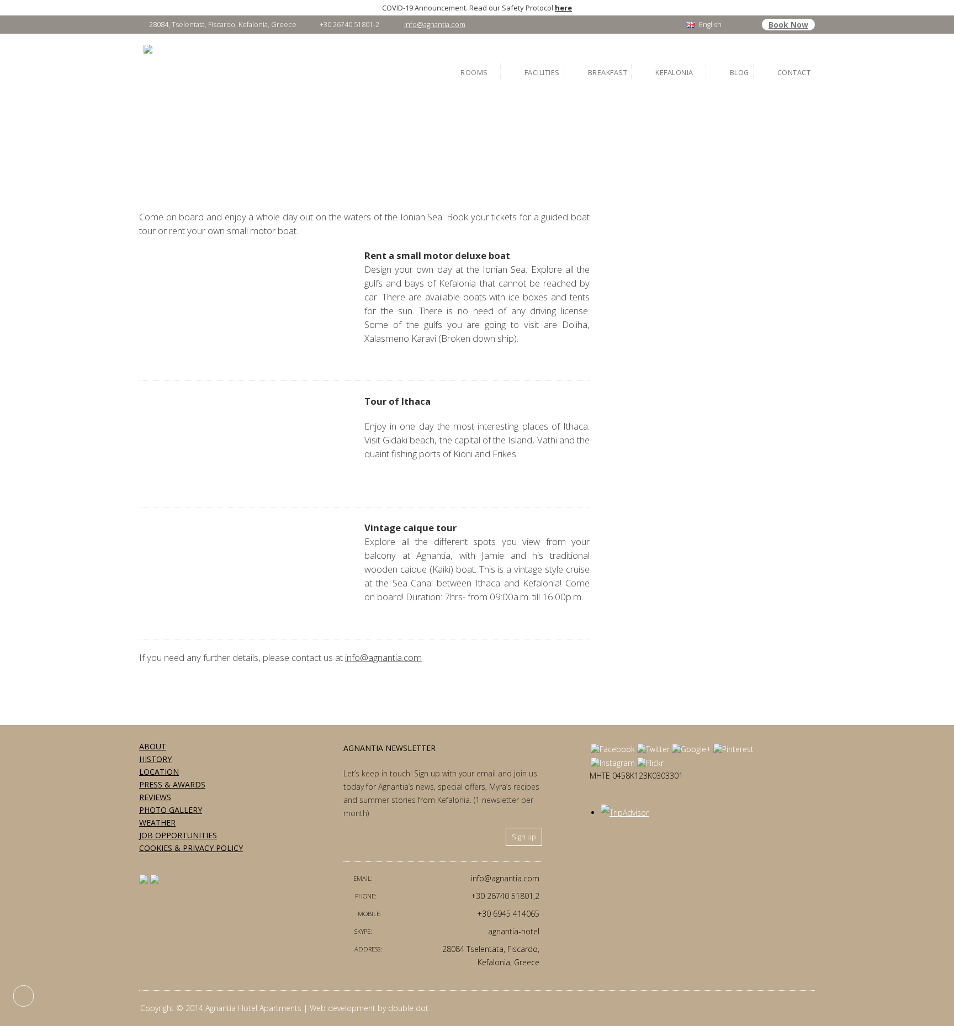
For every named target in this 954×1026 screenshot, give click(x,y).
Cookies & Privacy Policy (191, 848)
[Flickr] (650, 763)
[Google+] (691, 749)
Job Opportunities (178, 835)
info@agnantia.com (434, 24)
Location (159, 771)
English (710, 24)
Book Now (788, 24)
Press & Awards (172, 784)
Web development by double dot (369, 1008)
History (155, 759)
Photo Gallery (170, 810)
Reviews (155, 797)
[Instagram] (613, 763)
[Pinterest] (733, 749)
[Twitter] (653, 749)
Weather (157, 822)
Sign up (524, 837)
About (152, 746)
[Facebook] (613, 749)
